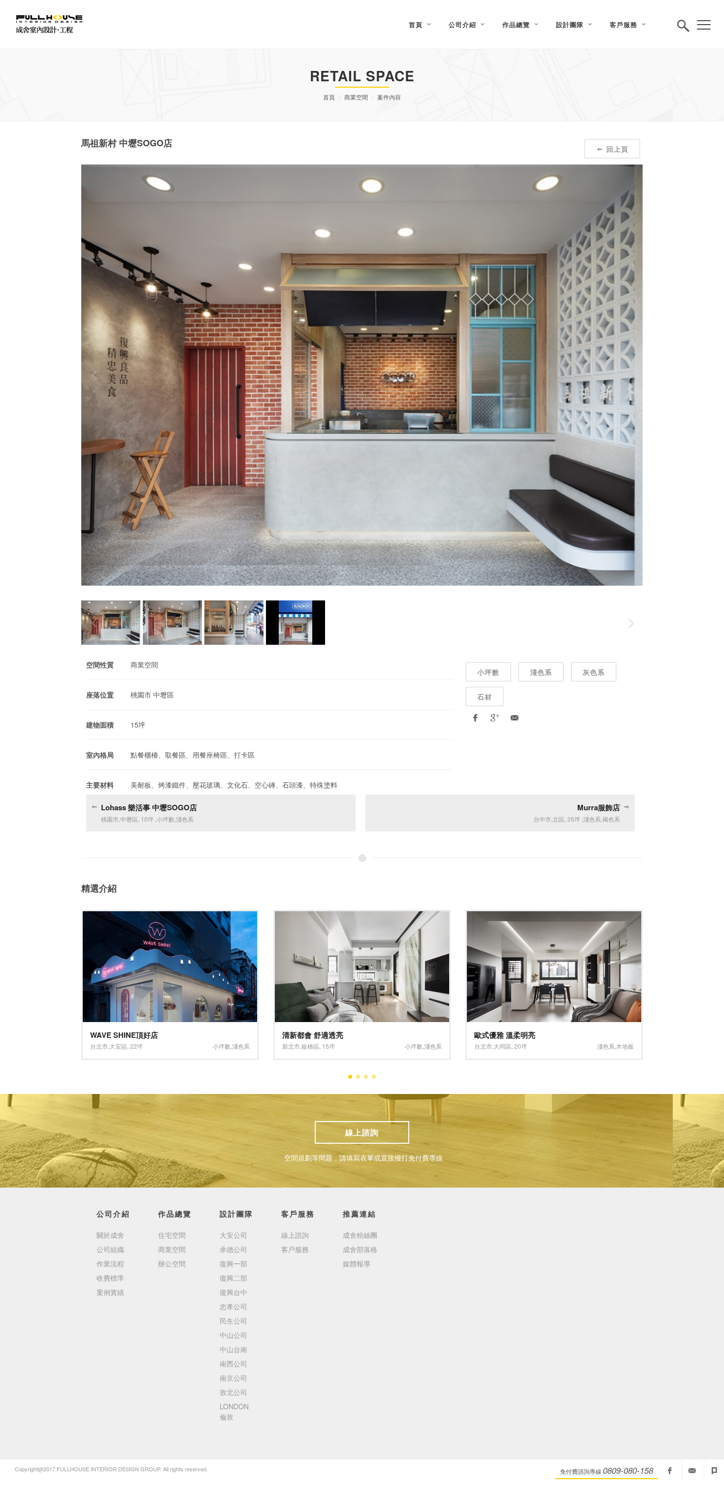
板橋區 (118, 1046)
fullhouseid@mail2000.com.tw (692, 1471)
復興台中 (233, 1292)
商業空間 (356, 97)
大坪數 (594, 1046)
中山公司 (233, 1335)
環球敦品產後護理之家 (511, 1034)
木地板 (433, 1046)
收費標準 (110, 1278)
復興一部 (233, 1263)
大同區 (310, 1046)
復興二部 (233, 1278)
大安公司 (233, 1235)
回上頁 (617, 149)
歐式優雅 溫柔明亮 (312, 1034)
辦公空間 (172, 1263)
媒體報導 (356, 1263)
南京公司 (233, 1378)
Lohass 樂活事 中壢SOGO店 (149, 807)
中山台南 (233, 1349)
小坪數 (488, 672)
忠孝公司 (233, 1306)
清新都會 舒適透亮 (120, 1034)
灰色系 (594, 672)
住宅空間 (172, 1235)
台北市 (291, 1046)
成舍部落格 (360, 1249)
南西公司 (233, 1363)
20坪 (328, 1046)
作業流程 (110, 1263)
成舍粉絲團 (360, 1235)
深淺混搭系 (619, 1046)
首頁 (329, 97)
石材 (484, 696)
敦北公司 (233, 1392)
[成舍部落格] (714, 1471)
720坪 (522, 1046)
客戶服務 (295, 1249)
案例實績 (110, 1292)
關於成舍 (110, 1235)
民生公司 (233, 1320)
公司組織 (110, 1249)
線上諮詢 (362, 1132)
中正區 (502, 1046)
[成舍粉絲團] (670, 1471)
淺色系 (541, 672)
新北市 (99, 1046)
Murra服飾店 (598, 807)
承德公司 (233, 1249)
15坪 (136, 1046)
